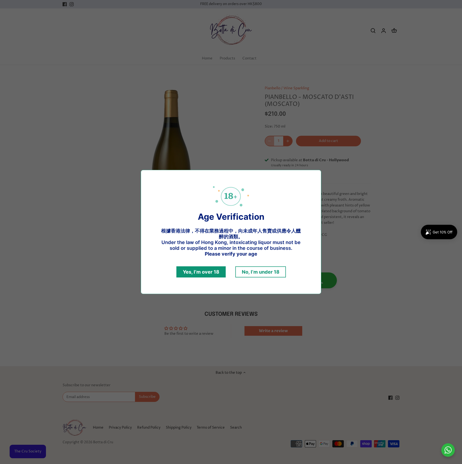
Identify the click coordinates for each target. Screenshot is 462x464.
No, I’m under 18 (260, 272)
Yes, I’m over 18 (201, 272)
